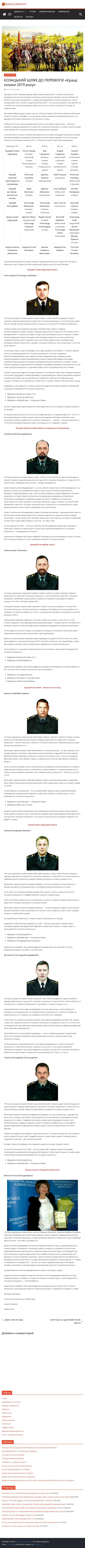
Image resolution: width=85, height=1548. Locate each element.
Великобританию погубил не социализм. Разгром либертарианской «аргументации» (33, 1504)
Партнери (9, 1488)
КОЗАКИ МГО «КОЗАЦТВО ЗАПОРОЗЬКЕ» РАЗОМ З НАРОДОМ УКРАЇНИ (29, 1448)
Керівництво (64, 11)
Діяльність (19, 11)
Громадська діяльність (10, 1406)
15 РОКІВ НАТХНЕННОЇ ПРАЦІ (13, 1455)
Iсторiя (33, 11)
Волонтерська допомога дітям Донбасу (17, 1466)
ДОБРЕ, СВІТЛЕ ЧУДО (13, 1320)
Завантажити (7, 1413)
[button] (25, 11)
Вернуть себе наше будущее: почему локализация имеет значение (27, 1500)
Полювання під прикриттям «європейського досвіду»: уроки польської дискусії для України (36, 1497)
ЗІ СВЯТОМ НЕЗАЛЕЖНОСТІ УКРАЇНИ (16, 1469)
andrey (17, 89)
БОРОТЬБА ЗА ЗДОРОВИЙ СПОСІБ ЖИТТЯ (65, 1321)
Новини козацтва (47, 11)
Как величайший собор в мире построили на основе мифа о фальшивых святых (32, 1508)
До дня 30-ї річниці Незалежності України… (18, 1473)
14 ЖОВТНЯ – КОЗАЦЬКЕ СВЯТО (14, 1462)
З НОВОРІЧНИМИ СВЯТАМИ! (13, 1459)
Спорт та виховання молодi (12, 1435)
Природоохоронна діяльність (13, 1431)
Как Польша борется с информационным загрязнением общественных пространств (34, 1511)
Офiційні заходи (10, 75)
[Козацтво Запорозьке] (4, 14)
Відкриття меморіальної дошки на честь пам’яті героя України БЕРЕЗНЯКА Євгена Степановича (38, 1480)
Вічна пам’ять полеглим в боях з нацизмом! (18, 1477)
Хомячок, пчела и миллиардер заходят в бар (19, 1515)
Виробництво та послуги (11, 1402)
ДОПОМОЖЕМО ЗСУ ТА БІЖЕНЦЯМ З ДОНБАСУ (19, 1451)
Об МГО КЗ (18, 17)
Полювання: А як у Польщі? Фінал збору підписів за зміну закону (26, 1493)
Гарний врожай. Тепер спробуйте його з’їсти (18, 1519)
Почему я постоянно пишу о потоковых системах (20, 1526)
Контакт (30, 17)
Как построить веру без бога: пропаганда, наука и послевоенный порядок (30, 1522)
